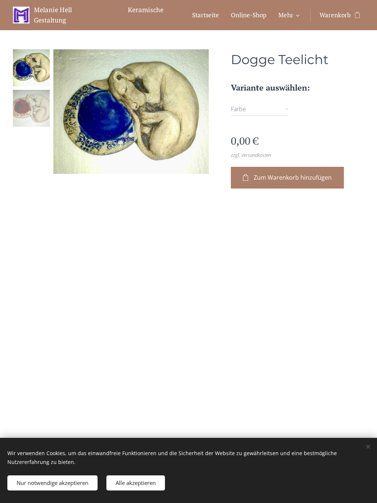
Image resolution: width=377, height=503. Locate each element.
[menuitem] (207, 15)
